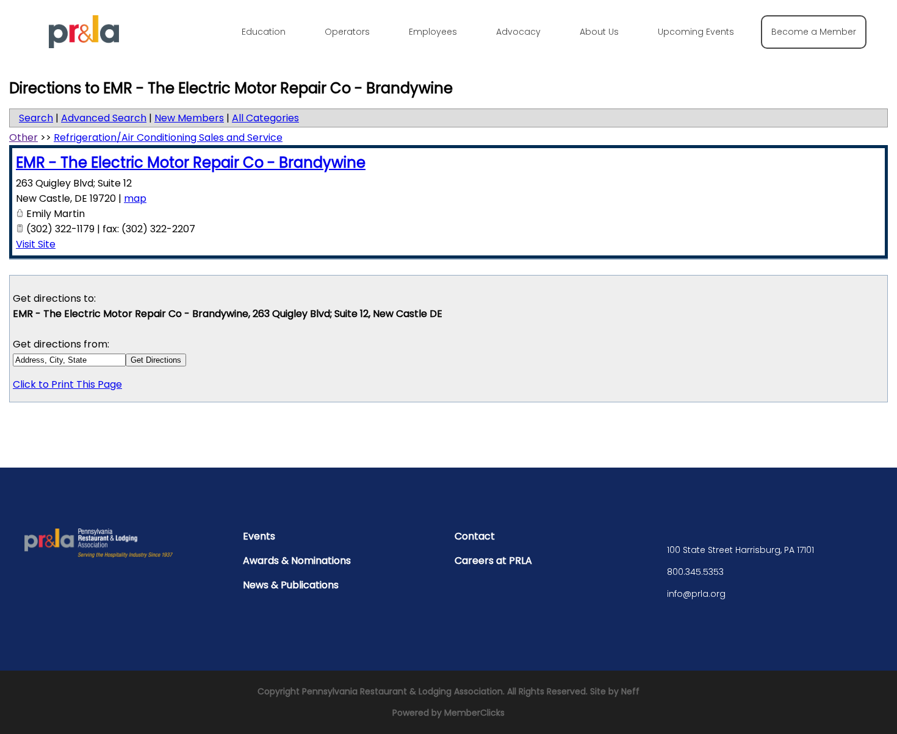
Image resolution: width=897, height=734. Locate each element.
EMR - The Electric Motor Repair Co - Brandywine (191, 162)
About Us (599, 32)
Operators (347, 32)
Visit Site (36, 244)
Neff (630, 691)
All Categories (265, 118)
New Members (189, 118)
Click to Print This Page (67, 384)
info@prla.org (696, 594)
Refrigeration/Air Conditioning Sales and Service (168, 137)
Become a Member (813, 32)
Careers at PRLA (493, 561)
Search (36, 118)
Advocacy (518, 32)
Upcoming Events (696, 32)
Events (259, 536)
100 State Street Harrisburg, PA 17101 (740, 550)
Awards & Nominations (297, 561)
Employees (433, 32)
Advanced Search (103, 118)
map (135, 198)
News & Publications (291, 585)
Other (23, 137)
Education (264, 32)
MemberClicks (474, 713)
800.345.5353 (695, 572)
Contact (475, 536)
